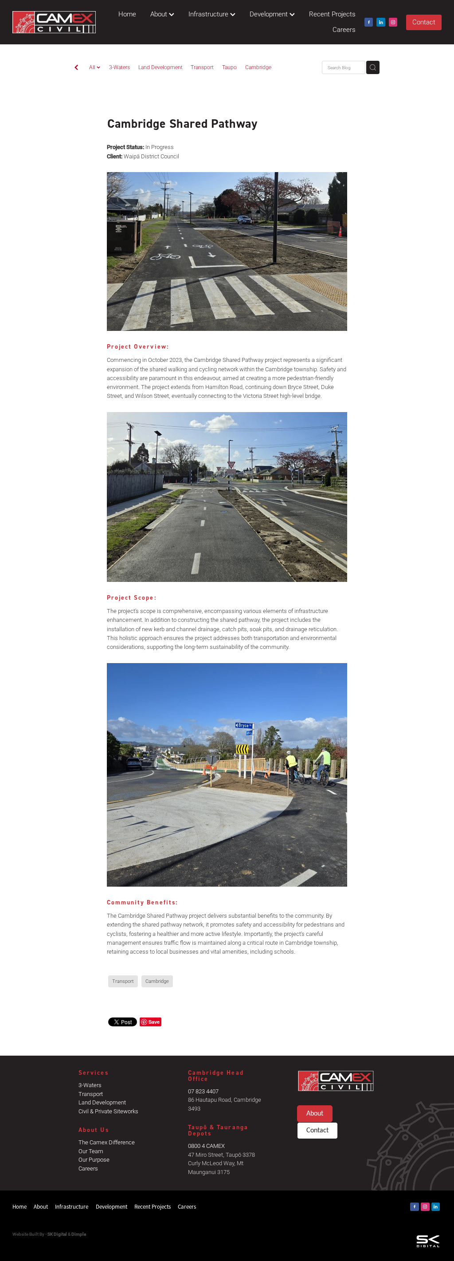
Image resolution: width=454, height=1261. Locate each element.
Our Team (90, 1151)
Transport (202, 67)
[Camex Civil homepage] (55, 22)
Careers (344, 29)
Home (127, 14)
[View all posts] (76, 68)
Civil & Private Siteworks (108, 1111)
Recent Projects (332, 14)
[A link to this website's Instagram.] (393, 22)
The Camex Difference (106, 1142)
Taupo (229, 67)
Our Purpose (94, 1159)
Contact (423, 22)
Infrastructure (209, 14)
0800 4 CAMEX (206, 1146)
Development (270, 14)
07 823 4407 (203, 1091)
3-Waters (119, 67)
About (159, 14)
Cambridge (258, 67)
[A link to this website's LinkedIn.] (380, 22)
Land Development (160, 67)
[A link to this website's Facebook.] (368, 22)
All (93, 67)
